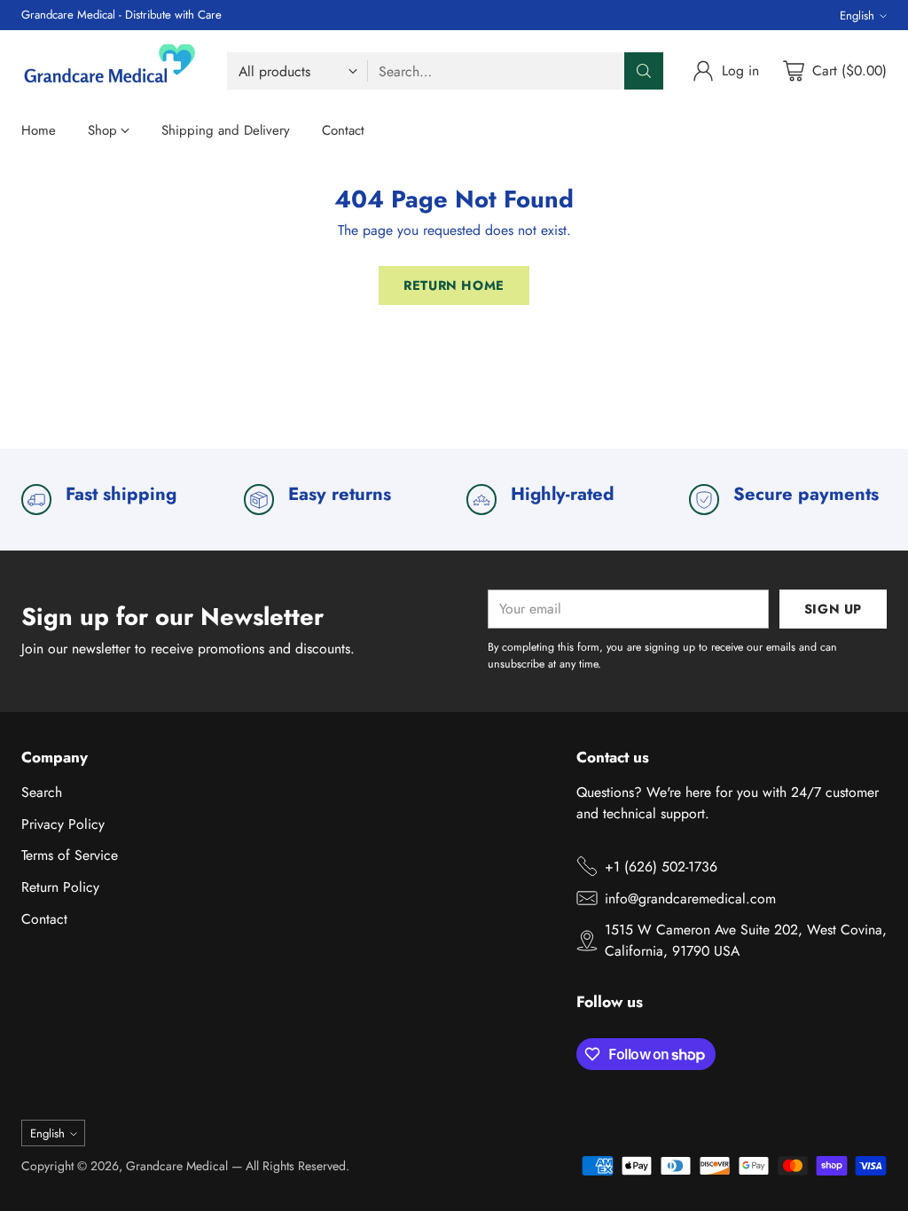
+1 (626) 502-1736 (661, 866)
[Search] (643, 71)
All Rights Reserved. (297, 1166)
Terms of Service (69, 855)
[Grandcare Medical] (110, 71)
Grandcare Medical (177, 1166)
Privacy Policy (63, 824)
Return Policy (60, 887)
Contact (44, 919)
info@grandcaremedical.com (690, 898)
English (857, 15)
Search (41, 792)
